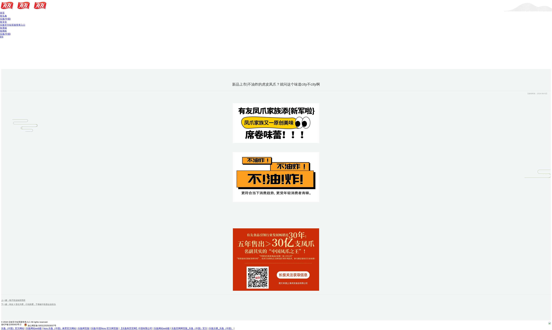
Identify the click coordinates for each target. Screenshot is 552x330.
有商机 (3, 31)
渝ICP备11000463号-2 (11, 324)
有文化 (3, 22)
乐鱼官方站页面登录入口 (12, 25)
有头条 (3, 16)
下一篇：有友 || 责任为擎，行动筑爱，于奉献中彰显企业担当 (28, 304)
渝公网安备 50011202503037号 (42, 325)
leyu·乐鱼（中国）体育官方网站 (59, 328)
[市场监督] (550, 323)
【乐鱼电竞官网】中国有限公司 (136, 328)
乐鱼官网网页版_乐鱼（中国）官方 (189, 328)
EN (1, 37)
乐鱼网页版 (83, 328)
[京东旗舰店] (545, 323)
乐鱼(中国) (5, 19)
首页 (2, 13)
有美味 (3, 28)
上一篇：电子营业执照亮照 (13, 300)
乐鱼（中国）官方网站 (12, 328)
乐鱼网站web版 (34, 328)
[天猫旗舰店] (540, 323)
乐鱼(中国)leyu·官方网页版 (104, 328)
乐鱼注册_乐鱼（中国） (221, 328)
